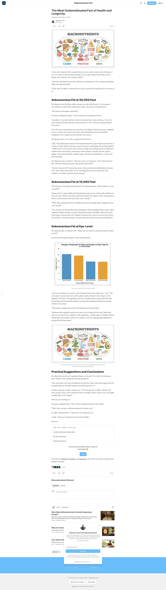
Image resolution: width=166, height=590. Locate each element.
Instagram (83, 459)
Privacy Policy (96, 557)
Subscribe (152, 3)
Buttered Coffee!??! (59, 441)
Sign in (160, 3)
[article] (83, 517)
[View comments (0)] (59, 26)
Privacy (81, 578)
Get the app (91, 582)
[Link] (49, 99)
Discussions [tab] (65, 507)
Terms (85, 578)
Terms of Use (91, 555)
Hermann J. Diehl (60, 20)
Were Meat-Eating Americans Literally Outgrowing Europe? (72, 513)
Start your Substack (78, 582)
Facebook (71, 459)
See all (55, 552)
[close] (99, 525)
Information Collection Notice (82, 557)
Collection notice (93, 578)
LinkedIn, (64, 459)
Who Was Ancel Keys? (59, 436)
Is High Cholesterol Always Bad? (64, 432)
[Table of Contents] (2, 295)
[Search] (141, 3)
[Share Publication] (144, 3)
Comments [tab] (56, 485)
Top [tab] (54, 507)
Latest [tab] (58, 507)
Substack (74, 586)
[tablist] (59, 485)
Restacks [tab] (62, 485)
